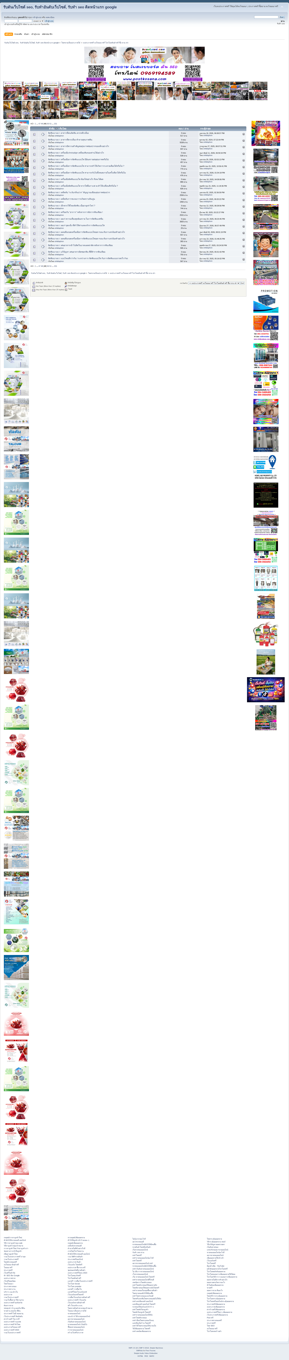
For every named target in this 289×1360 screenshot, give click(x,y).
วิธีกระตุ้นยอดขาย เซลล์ (216, 1242)
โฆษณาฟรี (8, 1267)
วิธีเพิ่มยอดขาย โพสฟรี (141, 1329)
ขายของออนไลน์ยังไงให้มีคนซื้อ (144, 1244)
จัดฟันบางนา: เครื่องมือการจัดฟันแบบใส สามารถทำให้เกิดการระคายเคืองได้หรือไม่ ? (86, 166)
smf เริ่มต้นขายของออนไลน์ (143, 1269)
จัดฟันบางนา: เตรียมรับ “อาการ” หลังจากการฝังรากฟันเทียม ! (75, 212)
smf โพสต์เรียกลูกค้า (140, 1309)
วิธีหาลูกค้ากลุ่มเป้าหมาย (13, 1246)
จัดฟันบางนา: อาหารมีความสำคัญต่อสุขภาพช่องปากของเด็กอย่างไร (78, 146)
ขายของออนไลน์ (74, 1313)
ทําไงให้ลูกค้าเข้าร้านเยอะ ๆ (78, 1240)
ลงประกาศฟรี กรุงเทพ (12, 1322)
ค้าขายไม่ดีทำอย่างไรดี (76, 1248)
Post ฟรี (210, 1318)
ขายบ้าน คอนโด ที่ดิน (12, 1311)
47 (39, 124)
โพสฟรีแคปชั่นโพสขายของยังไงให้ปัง (146, 1299)
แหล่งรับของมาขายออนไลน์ (217, 1250)
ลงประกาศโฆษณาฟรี (12, 1327)
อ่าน (187, 128)
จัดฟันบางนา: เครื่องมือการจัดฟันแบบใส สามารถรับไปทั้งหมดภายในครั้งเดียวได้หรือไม (87, 173)
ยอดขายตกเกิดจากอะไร (216, 1282)
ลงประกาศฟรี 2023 (11, 1330)
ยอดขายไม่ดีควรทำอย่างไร (217, 1280)
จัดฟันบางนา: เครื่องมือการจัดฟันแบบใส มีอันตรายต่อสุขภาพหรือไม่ (78, 159)
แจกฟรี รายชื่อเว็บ (75, 1289)
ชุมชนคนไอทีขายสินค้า (76, 1270)
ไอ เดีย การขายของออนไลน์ (143, 1271)
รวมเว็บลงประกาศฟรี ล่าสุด (15, 1257)
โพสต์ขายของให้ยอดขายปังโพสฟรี (145, 1288)
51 (51, 124)
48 (42, 124)
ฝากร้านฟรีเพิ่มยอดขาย (216, 1309)
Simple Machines (156, 1348)
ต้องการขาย (8, 1305)
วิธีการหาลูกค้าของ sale (13, 1243)
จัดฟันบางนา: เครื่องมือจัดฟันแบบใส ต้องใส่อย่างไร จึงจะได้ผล (75, 179)
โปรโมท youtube (74, 1286)
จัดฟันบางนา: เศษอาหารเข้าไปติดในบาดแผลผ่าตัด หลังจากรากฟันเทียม (80, 245)
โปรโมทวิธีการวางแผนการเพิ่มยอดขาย (222, 1277)
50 (48, 124)
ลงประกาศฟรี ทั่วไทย (12, 1324)
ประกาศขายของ (10, 1286)
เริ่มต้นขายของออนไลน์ (76, 1322)
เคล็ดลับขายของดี (75, 1246)
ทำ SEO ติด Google (12, 1275)
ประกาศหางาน (9, 1289)
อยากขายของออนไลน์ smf (142, 1263)
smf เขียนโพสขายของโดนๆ (143, 1320)
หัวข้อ (52, 128)
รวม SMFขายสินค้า (75, 1257)
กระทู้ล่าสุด (205, 128)
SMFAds (139, 1350)
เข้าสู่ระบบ (37, 17)
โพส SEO (211, 1326)
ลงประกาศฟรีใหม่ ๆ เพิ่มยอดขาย (219, 1312)
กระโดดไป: (184, 283)
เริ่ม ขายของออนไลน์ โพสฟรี (143, 1277)
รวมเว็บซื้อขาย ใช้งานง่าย (14, 1300)
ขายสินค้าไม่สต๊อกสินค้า (141, 1247)
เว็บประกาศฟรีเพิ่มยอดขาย (217, 1315)
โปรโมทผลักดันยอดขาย (216, 1271)
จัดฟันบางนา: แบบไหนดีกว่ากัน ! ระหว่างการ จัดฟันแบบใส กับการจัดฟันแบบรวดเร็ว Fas (88, 258)
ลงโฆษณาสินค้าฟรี (11, 1265)
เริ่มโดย (62, 128)
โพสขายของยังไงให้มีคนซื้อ (142, 1293)
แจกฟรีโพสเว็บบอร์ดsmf (77, 1292)
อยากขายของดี (138, 1242)
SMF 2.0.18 (133, 1348)
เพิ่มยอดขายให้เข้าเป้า (215, 1258)
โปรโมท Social (74, 1284)
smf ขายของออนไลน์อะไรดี (143, 1258)
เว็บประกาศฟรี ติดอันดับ (13, 1316)
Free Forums (150, 1350)
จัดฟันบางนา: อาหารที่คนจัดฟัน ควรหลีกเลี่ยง (68, 133)
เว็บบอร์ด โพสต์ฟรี (75, 1265)
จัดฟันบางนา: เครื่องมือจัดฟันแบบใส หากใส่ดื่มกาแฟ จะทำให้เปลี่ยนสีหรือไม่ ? (83, 186)
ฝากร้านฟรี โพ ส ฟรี (12, 1319)
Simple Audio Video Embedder (146, 1353)
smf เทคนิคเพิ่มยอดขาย (141, 1331)
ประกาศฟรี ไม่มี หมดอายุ (13, 1313)
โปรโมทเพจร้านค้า (214, 1331)
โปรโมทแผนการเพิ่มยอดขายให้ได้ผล (221, 1274)
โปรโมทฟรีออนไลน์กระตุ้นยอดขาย (220, 1301)
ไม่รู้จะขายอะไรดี (139, 1239)
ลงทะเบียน (50, 17)
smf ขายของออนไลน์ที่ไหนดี (143, 1280)
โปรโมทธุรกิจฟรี (74, 1275)
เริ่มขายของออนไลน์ (140, 1250)
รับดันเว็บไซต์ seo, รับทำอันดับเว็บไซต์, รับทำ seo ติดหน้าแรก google (60, 7)
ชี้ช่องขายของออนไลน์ (76, 1327)
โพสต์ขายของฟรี (10, 1262)
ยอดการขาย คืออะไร (215, 1290)
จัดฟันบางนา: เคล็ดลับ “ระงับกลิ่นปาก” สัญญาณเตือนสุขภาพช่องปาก (79, 192)
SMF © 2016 (144, 1348)
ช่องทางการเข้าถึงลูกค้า (13, 1251)
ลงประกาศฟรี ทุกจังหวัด (13, 1303)
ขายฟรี (209, 1288)
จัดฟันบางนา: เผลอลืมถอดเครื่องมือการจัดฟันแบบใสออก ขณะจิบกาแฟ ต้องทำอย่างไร (86, 232)
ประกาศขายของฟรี (214, 1320)
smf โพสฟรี (137, 1255)
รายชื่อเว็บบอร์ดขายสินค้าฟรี (79, 1297)
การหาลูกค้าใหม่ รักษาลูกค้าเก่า (16, 1248)
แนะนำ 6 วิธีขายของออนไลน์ (79, 1316)
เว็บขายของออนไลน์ (140, 1274)
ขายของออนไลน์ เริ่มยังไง (77, 1324)
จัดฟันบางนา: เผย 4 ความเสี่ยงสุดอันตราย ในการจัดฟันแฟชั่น (75, 219)
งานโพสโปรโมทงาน (76, 1251)
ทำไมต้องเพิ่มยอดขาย (215, 1285)
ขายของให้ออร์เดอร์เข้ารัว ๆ (143, 1307)
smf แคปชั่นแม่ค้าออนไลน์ (142, 1301)
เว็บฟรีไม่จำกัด (9, 1273)
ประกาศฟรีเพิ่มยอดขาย (216, 1304)
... (37, 124)
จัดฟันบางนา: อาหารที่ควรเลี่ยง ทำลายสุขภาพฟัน (70, 140)
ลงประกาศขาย (9, 1278)
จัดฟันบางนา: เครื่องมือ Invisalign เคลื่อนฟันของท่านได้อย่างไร (76, 153)
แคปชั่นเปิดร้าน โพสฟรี (141, 1323)
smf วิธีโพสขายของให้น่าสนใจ (144, 1326)
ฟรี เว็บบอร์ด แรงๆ (75, 1305)
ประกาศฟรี (8, 1270)
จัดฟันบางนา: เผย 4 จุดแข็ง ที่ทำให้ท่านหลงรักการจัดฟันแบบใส (76, 225)
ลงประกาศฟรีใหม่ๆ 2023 (77, 1273)
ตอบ (181, 128)
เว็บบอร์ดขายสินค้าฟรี (76, 1303)
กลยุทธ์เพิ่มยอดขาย (75, 1243)
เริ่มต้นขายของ (212, 1247)
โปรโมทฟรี (211, 1263)
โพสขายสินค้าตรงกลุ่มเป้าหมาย (80, 1308)
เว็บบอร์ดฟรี (211, 1261)
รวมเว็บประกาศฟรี (11, 1259)
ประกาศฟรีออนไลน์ (75, 1259)
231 (55, 124)
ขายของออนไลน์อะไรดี (215, 1252)
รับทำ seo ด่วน (138, 1252)
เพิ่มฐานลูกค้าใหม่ (11, 1254)
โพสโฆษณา (8, 1284)
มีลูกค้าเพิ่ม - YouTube (215, 1266)
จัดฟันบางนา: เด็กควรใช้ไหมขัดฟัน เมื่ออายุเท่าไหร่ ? (71, 206)
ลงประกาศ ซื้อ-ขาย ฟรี (76, 1267)
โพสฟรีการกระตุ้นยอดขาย (217, 1296)
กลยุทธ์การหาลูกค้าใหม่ (13, 1237)
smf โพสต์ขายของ (139, 1318)
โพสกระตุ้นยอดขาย (214, 1239)
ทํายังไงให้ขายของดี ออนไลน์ (15, 1240)
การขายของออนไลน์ (75, 1330)
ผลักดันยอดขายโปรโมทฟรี (217, 1269)
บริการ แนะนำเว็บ (11, 1292)
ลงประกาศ (8, 1295)
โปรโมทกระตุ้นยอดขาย (216, 1299)
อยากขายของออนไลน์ (76, 1319)
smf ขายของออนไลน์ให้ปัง (142, 1315)
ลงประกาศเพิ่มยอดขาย (216, 1307)
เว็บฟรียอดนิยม (10, 1281)
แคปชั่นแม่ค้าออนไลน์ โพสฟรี (143, 1304)
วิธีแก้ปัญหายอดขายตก (216, 1244)
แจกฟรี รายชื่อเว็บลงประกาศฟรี (80, 1281)
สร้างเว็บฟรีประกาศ (75, 1333)
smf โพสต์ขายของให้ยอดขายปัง (144, 1285)
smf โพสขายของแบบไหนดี (142, 1296)
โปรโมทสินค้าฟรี (74, 1278)
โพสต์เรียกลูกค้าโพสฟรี (141, 1312)
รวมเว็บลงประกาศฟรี (12, 1333)
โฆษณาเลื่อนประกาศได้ (77, 1311)
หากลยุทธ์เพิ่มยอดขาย (76, 1237)
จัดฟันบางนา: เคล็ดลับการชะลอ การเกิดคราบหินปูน (71, 199)
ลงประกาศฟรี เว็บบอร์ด (77, 1300)
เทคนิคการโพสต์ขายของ (142, 1282)
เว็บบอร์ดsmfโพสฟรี (76, 1295)
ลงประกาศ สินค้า (74, 1262)
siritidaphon (59, 136)
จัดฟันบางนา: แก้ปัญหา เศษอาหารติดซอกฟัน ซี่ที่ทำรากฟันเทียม (76, 252)
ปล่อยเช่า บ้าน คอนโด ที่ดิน (14, 1308)
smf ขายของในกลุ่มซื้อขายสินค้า (144, 1290)
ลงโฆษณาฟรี (212, 1329)
